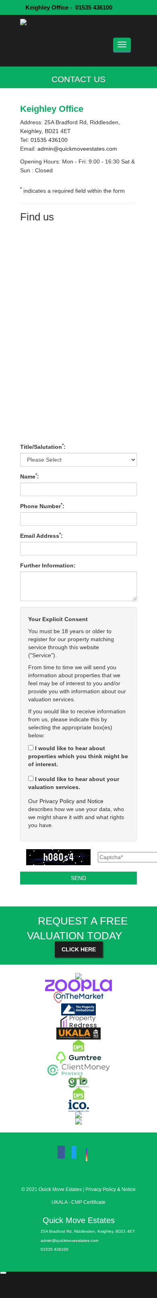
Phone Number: (42, 505)
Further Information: (48, 565)
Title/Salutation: (43, 446)
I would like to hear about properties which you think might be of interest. (78, 756)
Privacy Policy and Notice (71, 801)
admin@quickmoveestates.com (77, 148)
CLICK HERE (79, 949)
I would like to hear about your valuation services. (73, 783)
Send (78, 878)
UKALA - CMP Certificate (78, 1202)
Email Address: (41, 535)
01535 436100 (48, 140)
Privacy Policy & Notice (110, 1189)
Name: (29, 476)
